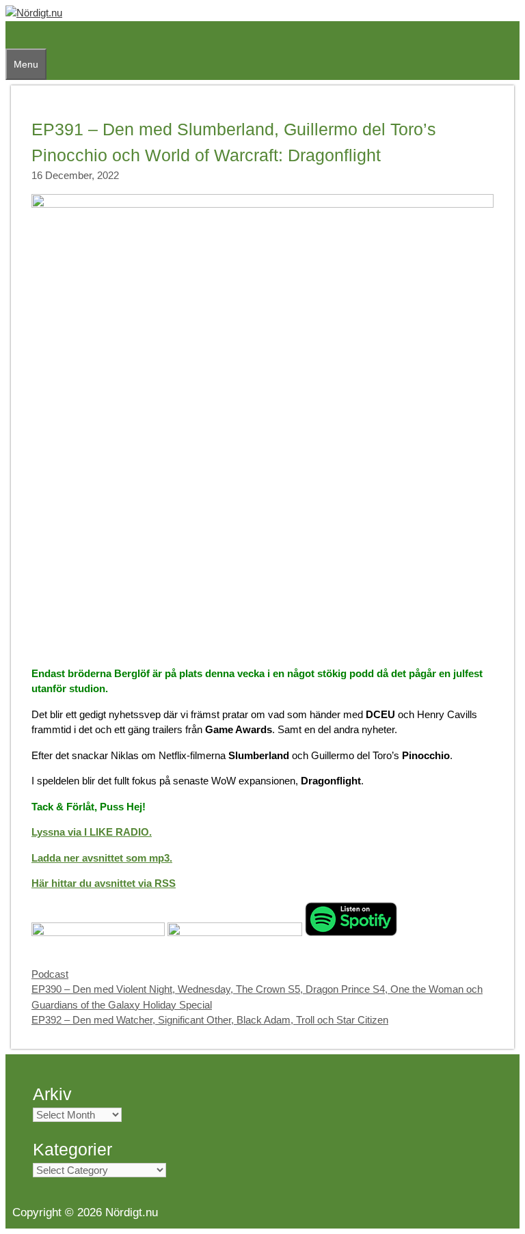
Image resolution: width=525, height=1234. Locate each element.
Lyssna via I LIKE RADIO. (91, 832)
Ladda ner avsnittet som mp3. (101, 858)
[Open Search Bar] (12, 34)
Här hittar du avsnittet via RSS (103, 883)
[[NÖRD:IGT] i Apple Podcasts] (98, 932)
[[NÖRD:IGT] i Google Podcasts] (234, 932)
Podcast (49, 974)
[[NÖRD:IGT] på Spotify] (351, 932)
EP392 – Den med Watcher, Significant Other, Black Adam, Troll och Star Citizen (209, 1020)
